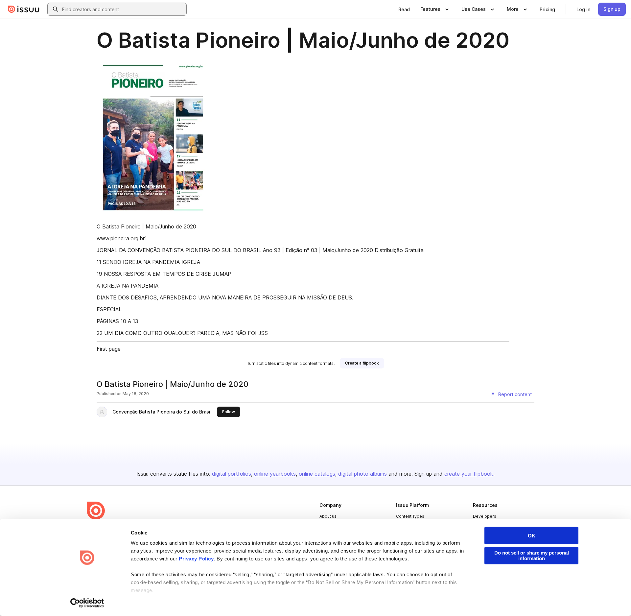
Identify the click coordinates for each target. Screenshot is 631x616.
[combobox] (123, 9)
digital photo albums (362, 473)
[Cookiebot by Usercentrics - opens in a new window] (87, 603)
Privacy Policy (196, 558)
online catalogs (317, 473)
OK (531, 535)
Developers (484, 516)
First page (109, 348)
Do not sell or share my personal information (531, 555)
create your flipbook (468, 473)
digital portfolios (231, 473)
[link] (404, 9)
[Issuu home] (23, 9)
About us (328, 516)
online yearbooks (275, 473)
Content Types (410, 516)
